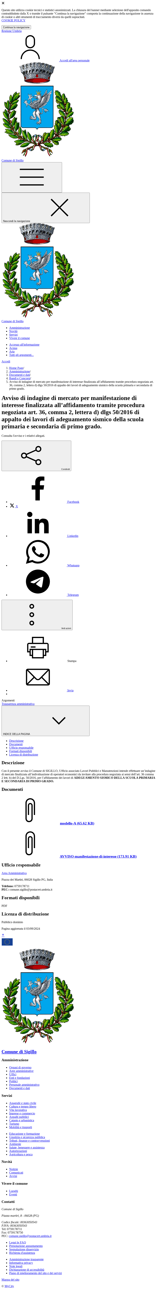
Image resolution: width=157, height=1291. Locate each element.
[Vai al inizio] (3, 935)
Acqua (13, 348)
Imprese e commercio (22, 1113)
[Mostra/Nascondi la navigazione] (32, 177)
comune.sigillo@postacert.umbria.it (30, 1236)
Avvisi (13, 1176)
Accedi (6, 361)
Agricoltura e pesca (21, 1154)
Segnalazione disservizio (24, 1249)
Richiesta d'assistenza (22, 1252)
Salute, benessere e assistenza (27, 1147)
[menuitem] (44, 501)
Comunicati (16, 1172)
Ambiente (15, 1144)
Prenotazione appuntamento (26, 1246)
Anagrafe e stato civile (22, 1103)
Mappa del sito (10, 1279)
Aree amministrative (21, 1071)
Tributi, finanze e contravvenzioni (29, 1140)
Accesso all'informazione (24, 344)
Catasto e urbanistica (21, 1120)
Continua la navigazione (16, 27)
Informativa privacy (21, 1262)
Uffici (12, 1074)
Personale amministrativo (24, 1084)
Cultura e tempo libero (22, 1106)
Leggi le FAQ (17, 1242)
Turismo (14, 1123)
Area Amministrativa (14, 873)
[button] (19, 327)
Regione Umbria (12, 31)
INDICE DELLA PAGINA (17, 734)
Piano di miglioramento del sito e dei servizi (35, 1273)
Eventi (13, 1194)
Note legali (15, 1266)
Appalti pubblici (19, 1116)
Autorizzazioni (18, 1151)
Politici (13, 1081)
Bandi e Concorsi (19, 378)
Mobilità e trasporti (20, 1127)
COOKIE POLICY (13, 20)
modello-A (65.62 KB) (77, 823)
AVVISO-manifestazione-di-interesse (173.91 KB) (98, 856)
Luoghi (13, 1191)
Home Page (16, 368)
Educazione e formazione (24, 1133)
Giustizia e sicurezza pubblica (27, 1137)
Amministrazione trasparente (26, 1259)
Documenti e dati (19, 374)
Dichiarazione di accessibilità (26, 1269)
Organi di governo (20, 1067)
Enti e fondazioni (19, 1077)
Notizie (13, 1169)
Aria (12, 351)
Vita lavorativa (18, 1110)
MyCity (9, 1286)
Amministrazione (19, 371)
